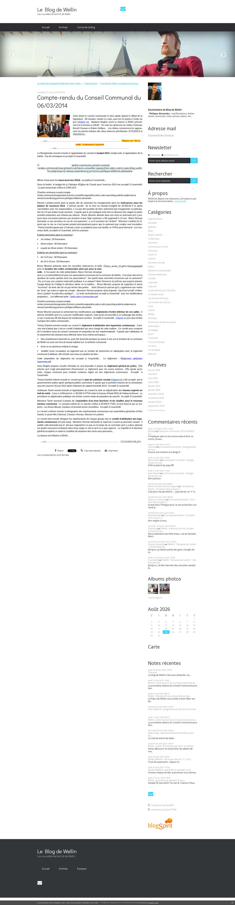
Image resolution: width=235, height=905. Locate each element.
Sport (151, 334)
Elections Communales (159, 270)
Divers (151, 266)
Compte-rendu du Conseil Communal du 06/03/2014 (89, 101)
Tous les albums (155, 597)
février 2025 (154, 386)
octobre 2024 (154, 402)
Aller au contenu (9, 2)
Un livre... (152, 346)
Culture (152, 258)
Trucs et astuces (156, 342)
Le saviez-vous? (156, 294)
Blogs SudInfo (155, 235)
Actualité (152, 223)
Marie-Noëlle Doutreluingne (162, 486)
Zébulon (152, 354)
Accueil (45, 27)
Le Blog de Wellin (57, 9)
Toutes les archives (156, 410)
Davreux (152, 528)
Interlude (152, 282)
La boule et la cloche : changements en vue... (172, 448)
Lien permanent (92, 450)
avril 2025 (153, 378)
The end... (153, 672)
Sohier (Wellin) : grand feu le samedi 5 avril (169, 769)
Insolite (152, 278)
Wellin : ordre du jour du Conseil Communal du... (171, 530)
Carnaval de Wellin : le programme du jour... (120, 83)
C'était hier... (154, 238)
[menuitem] (45, 27)
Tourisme (153, 338)
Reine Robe (154, 460)
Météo (151, 314)
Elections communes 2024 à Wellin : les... (171, 432)
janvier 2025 (154, 390)
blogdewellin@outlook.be (161, 135)
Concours (153, 250)
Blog (150, 231)
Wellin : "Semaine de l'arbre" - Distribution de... (172, 545)
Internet (152, 286)
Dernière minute (156, 262)
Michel (151, 431)
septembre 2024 (156, 406)
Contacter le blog (86, 27)
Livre (150, 306)
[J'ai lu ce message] (232, 903)
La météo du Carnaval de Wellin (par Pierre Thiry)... (59, 83)
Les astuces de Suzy (158, 298)
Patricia (152, 446)
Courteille (153, 560)
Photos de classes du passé (162, 322)
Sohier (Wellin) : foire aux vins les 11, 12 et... (170, 759)
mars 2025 (153, 382)
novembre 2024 (156, 398)
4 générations (155, 219)
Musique (152, 318)
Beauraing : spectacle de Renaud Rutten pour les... (171, 734)
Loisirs (151, 310)
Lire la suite (180, 201)
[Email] (123, 8)
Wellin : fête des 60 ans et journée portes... (169, 696)
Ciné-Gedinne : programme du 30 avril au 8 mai (172, 709)
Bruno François (156, 544)
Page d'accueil (91, 83)
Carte (154, 647)
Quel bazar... (154, 326)
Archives (63, 27)
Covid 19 (152, 254)
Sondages (153, 330)
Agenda (152, 227)
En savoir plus (153, 903)
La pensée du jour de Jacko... (162, 290)
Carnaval (152, 242)
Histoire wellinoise (157, 274)
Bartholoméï (154, 515)
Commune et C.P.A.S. (158, 246)
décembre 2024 (155, 394)
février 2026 (154, 370)
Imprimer (113, 450)
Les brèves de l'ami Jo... (159, 302)
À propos (81, 868)
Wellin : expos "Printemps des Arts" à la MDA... (171, 746)
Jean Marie (153, 473)
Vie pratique (154, 350)
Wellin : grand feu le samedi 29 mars (166, 780)
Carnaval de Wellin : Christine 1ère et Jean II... (171, 487)
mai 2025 (152, 374)
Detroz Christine (156, 499)
